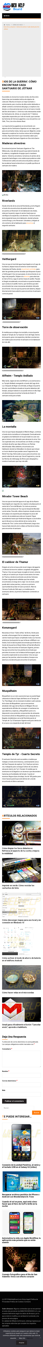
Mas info (22, 1338)
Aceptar (21, 1342)
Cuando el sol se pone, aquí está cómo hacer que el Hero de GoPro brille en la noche (19, 1204)
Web (3, 1090)
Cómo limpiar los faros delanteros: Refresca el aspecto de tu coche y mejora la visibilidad (20, 851)
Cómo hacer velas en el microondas (18, 992)
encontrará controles (28, 269)
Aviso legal (26, 1299)
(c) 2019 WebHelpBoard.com (12, 1299)
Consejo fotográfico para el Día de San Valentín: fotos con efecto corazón (19, 1275)
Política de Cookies (16, 1302)
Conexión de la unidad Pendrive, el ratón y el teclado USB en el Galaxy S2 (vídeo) (21, 1166)
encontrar (29, 223)
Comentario (7, 1049)
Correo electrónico (9, 1081)
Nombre (5, 1071)
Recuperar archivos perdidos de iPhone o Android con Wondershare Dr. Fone (20, 1195)
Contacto (27, 1302)
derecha (27, 276)
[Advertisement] (21, 52)
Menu (7, 16)
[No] (40, 1338)
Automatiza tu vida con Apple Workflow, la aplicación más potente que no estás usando (21, 1240)
